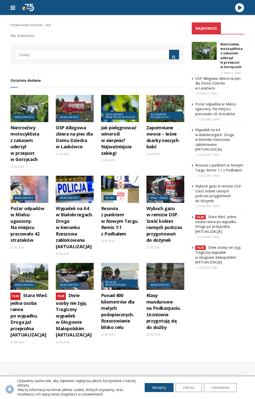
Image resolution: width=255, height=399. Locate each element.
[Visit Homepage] (28, 7)
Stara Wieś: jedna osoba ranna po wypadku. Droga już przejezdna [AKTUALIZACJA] (29, 315)
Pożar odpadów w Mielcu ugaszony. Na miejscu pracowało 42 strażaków (27, 224)
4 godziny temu (208, 237)
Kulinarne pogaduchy (160, 115)
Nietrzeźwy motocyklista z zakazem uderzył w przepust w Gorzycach (24, 143)
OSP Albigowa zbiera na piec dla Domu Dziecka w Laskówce (74, 137)
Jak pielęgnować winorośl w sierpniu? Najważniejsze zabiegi (118, 140)
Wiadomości (24, 117)
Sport (110, 198)
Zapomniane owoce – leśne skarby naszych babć (162, 137)
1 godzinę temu (208, 119)
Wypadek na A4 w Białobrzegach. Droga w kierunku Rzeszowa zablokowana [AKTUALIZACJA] (74, 227)
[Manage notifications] (10, 389)
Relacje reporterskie (115, 283)
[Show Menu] (12, 7)
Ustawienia (220, 387)
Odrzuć (188, 387)
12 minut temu (231, 73)
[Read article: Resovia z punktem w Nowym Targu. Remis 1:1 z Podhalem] (120, 189)
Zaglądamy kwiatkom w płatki (120, 115)
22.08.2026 (17, 166)
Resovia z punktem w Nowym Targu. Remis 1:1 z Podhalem (120, 221)
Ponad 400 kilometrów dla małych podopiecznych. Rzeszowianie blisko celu (117, 311)
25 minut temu (207, 93)
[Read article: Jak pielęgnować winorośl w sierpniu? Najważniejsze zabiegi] (120, 108)
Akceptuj (159, 387)
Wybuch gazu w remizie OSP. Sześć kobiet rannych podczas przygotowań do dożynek (164, 224)
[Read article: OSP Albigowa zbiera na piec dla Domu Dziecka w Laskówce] (75, 108)
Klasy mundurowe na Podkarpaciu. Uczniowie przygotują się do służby (163, 311)
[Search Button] (174, 55)
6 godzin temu (207, 267)
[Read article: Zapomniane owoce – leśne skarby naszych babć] (165, 108)
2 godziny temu (208, 155)
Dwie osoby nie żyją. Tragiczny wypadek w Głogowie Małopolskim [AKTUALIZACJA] (74, 315)
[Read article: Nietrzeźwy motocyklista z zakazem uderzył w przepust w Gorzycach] (29, 108)
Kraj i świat (159, 198)
